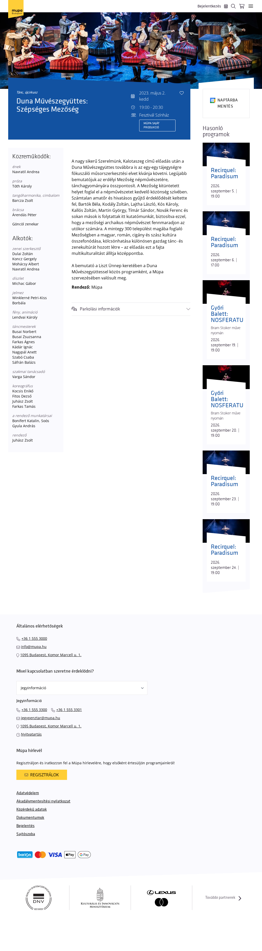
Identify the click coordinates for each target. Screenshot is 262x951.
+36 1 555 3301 (69, 709)
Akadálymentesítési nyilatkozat (43, 801)
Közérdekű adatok (31, 809)
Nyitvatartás (31, 734)
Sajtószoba (25, 834)
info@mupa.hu (34, 646)
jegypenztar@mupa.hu (40, 717)
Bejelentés (25, 825)
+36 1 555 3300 (34, 709)
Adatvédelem (27, 793)
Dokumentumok (30, 817)
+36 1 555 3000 (34, 638)
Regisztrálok (44, 775)
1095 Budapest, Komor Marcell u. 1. (50, 654)
